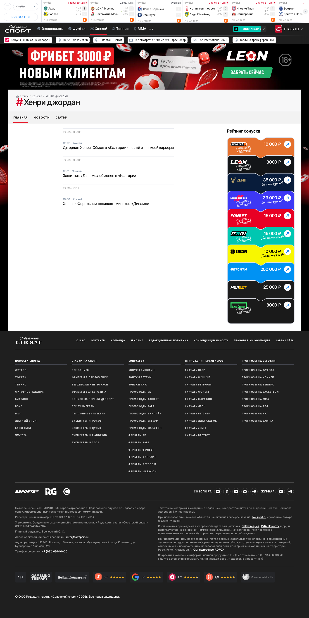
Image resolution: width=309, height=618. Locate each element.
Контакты (98, 340)
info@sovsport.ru (77, 537)
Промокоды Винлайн (145, 413)
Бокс (18, 406)
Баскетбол (23, 428)
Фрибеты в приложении (90, 377)
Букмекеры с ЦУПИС (86, 428)
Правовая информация (252, 340)
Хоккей (20, 377)
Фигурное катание (29, 391)
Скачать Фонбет (197, 391)
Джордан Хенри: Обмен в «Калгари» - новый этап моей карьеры (118, 147)
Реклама (137, 340)
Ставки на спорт (84, 360)
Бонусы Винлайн (141, 370)
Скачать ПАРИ (195, 370)
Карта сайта (285, 340)
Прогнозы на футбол (258, 370)
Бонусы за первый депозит (93, 399)
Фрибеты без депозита (89, 391)
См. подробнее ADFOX (208, 549)
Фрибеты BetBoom (142, 464)
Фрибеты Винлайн (142, 457)
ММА (18, 413)
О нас (80, 340)
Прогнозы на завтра (257, 420)
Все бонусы (80, 370)
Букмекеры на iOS (85, 442)
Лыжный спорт (26, 420)
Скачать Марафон (198, 399)
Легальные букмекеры (89, 413)
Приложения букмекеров (204, 360)
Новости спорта (27, 360)
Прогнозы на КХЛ (255, 413)
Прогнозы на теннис (258, 384)
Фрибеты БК (137, 435)
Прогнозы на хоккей (258, 377)
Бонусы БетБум (140, 377)
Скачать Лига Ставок (201, 420)
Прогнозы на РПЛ (255, 406)
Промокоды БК (139, 391)
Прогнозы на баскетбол (260, 391)
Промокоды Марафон (145, 428)
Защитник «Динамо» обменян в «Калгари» (99, 175)
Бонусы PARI (137, 384)
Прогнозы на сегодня (259, 360)
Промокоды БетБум (143, 420)
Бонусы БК (136, 360)
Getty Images (250, 526)
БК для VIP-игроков (87, 420)
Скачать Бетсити (197, 413)
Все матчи (21, 17)
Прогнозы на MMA (255, 399)
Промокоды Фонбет (143, 399)
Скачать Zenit (195, 428)
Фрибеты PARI (138, 442)
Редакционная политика (168, 340)
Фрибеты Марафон (142, 471)
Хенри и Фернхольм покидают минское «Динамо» (106, 203)
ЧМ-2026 (21, 435)
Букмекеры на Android (89, 435)
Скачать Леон (195, 406)
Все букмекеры (83, 406)
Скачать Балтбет (197, 435)
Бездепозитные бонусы (90, 384)
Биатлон (21, 399)
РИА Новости (270, 526)
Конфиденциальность (211, 340)
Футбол (20, 370)
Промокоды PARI (141, 406)
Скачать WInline (197, 377)
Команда (118, 340)
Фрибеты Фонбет (141, 449)
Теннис (20, 384)
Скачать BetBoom (198, 384)
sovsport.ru (259, 517)
